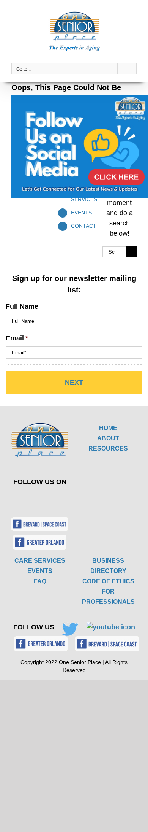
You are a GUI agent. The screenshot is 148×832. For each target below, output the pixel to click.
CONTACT (83, 226)
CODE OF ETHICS (108, 581)
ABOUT (108, 438)
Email (17, 338)
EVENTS (81, 213)
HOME (108, 428)
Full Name (22, 306)
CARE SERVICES (39, 560)
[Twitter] (34, 498)
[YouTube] (52, 498)
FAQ (40, 581)
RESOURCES (108, 448)
